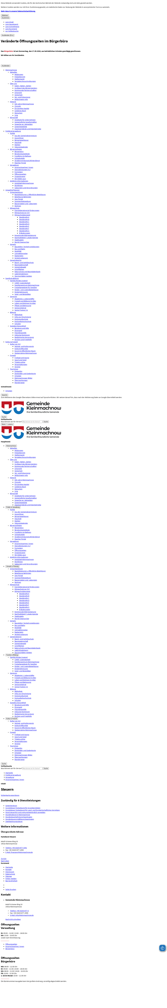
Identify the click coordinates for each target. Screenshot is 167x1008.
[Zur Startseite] (31, 414)
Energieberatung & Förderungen (27, 210)
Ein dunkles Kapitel (22, 108)
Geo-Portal (19, 199)
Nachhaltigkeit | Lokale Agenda (26, 237)
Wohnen (18, 206)
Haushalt (18, 142)
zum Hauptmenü (11, 24)
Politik (12, 133)
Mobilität (18, 251)
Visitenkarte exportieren (10, 795)
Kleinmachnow (11, 70)
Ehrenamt (18, 330)
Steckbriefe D (24, 224)
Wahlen (17, 145)
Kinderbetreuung (21, 292)
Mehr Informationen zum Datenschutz (15, 399)
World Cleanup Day (22, 242)
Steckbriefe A (24, 217)
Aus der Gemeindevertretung (26, 135)
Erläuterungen (24, 233)
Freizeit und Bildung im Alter (25, 301)
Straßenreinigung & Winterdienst (27, 160)
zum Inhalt (9, 22)
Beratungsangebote (22, 154)
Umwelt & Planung (12, 190)
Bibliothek (18, 314)
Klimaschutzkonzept (22, 215)
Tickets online (20, 362)
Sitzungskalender (21, 147)
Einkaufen (18, 371)
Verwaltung (14, 165)
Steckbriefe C (24, 222)
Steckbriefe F (24, 228)
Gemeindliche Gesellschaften (26, 122)
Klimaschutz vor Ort (22, 213)
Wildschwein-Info (21, 99)
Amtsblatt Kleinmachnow (24, 183)
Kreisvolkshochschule (23, 321)
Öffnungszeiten (20, 174)
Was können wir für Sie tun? (11, 421)
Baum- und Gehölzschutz (24, 262)
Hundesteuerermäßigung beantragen (19, 819)
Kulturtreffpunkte (21, 348)
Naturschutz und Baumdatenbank (27, 271)
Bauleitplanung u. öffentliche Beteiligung (30, 194)
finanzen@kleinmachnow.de (19, 852)
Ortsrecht (18, 92)
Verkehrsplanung (21, 258)
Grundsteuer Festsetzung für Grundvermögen (22, 808)
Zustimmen (5, 18)
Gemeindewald (20, 267)
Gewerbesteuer (11, 805)
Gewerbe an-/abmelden (24, 124)
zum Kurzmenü (11, 29)
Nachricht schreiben (13, 919)
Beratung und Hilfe (22, 328)
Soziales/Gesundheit (18, 326)
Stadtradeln (19, 240)
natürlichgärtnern (21, 274)
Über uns (13, 83)
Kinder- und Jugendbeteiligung (26, 290)
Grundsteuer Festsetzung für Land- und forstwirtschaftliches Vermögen (32, 810)
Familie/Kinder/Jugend (18, 280)
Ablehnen (5, 15)
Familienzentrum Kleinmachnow (27, 285)
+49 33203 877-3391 (16, 848)
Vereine (17, 367)
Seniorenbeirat (20, 308)
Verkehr (13, 244)
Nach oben (5, 861)
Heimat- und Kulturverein (24, 346)
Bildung (13, 312)
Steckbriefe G (24, 231)
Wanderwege (20, 382)
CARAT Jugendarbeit (22, 283)
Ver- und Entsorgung (22, 97)
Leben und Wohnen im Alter (25, 303)
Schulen (18, 324)
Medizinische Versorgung (24, 337)
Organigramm (20, 176)
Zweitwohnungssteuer (14, 821)
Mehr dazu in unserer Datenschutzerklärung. (18, 11)
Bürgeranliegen (16, 149)
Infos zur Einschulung (23, 317)
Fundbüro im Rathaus (23, 156)
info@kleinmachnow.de (22, 915)
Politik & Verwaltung (13, 131)
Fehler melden (10, 878)
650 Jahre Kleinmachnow (24, 104)
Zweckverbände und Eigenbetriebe (28, 129)
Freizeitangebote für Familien (26, 287)
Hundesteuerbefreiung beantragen (18, 817)
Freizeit (13, 355)
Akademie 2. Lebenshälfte (24, 299)
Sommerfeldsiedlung (23, 201)
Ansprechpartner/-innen (24, 167)
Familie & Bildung (12, 278)
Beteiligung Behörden (23, 197)
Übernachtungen (21, 380)
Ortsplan (18, 376)
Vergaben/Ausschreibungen (25, 81)
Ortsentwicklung (16, 192)
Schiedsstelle (20, 158)
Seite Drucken (10, 889)
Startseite (9, 773)
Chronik (18, 106)
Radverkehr (19, 256)
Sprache (4, 395)
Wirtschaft (14, 117)
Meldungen (19, 74)
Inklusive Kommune (22, 335)
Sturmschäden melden (23, 276)
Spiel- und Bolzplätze (23, 294)
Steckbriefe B (24, 219)
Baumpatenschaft (21, 265)
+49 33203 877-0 (19, 911)
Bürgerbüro (19, 151)
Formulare (19, 172)
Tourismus (14, 369)
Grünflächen (19, 269)
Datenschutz (10, 874)
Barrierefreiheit (11, 881)
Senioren (13, 296)
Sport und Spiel (20, 360)
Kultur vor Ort (15, 344)
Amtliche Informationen (19, 181)
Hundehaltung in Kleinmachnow (17, 814)
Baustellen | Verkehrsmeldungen (27, 246)
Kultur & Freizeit (11, 342)
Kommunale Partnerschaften (25, 90)
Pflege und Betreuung (23, 305)
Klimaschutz (14, 208)
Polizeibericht (20, 77)
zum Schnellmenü (12, 26)
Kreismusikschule (21, 319)
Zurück (3, 858)
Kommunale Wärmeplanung (25, 235)
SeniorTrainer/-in (21, 310)
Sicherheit (18, 95)
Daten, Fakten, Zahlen (23, 86)
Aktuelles (13, 72)
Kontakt (8, 869)
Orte (16, 115)
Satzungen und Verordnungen (26, 188)
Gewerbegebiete (21, 126)
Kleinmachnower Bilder (23, 378)
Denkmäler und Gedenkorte (25, 373)
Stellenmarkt (19, 79)
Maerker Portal (20, 163)
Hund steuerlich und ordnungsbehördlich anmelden (25, 812)
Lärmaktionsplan (21, 253)
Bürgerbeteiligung (21, 140)
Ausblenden (6, 66)
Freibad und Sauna (22, 358)
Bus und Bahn (20, 249)
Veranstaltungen (21, 364)
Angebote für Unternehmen (25, 120)
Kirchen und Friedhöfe (23, 339)
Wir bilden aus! (20, 179)
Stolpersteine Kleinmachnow (26, 353)
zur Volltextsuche (12, 31)
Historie (13, 101)
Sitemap (8, 876)
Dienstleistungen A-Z (22, 169)
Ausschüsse (19, 138)
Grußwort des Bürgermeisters (26, 88)
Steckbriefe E (24, 226)
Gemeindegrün (15, 260)
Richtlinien (19, 185)
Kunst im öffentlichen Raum (25, 351)
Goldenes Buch (20, 111)
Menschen (18, 113)
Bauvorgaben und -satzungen (26, 203)
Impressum (9, 872)
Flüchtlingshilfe (20, 333)
